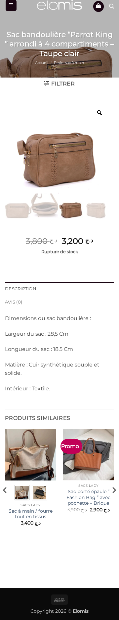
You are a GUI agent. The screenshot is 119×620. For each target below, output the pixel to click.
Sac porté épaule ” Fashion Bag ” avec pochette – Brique (88, 497)
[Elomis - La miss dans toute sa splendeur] (59, 5)
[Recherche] (111, 6)
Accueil (41, 62)
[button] (11, 5)
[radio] (22, 492)
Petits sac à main (69, 62)
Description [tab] (20, 288)
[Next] (114, 503)
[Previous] (5, 503)
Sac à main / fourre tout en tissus (31, 514)
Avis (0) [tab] (13, 302)
